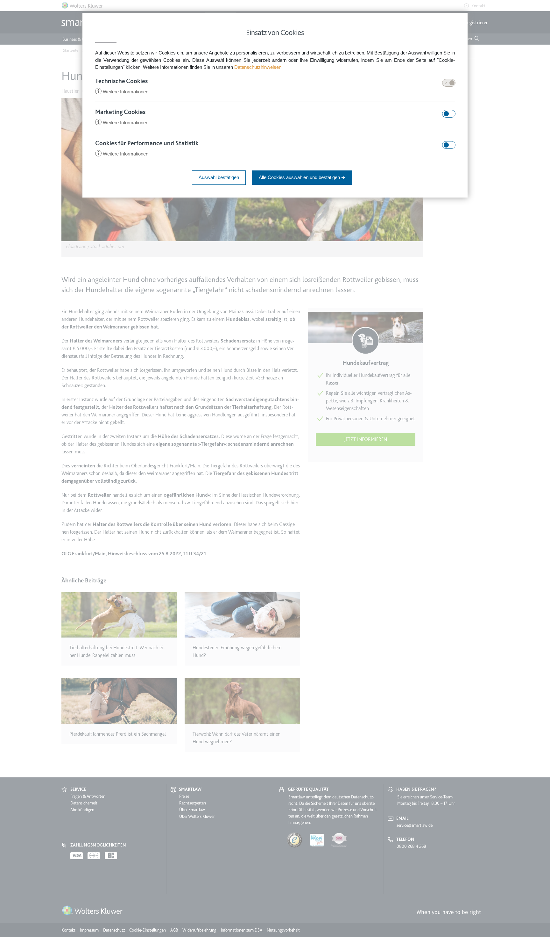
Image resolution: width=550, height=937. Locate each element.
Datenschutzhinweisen (257, 67)
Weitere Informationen (122, 91)
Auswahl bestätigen (219, 177)
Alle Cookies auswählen (302, 177)
